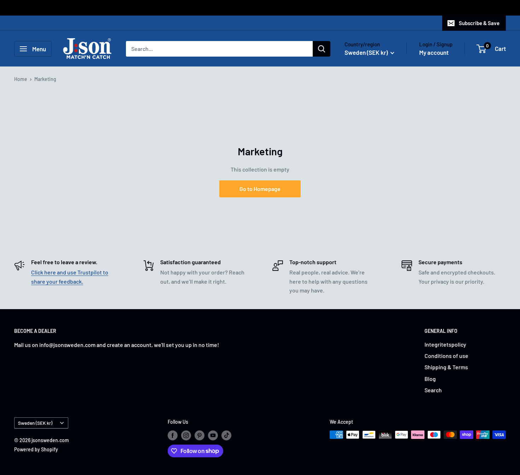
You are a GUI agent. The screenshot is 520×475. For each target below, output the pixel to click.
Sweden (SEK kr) (35, 423)
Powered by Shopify (36, 449)
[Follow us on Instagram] (186, 435)
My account (434, 52)
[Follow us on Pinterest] (199, 435)
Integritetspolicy (445, 344)
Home (20, 79)
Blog (430, 378)
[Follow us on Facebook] (173, 435)
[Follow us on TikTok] (226, 435)
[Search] (321, 49)
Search (433, 390)
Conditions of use (446, 355)
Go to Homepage (260, 188)
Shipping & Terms (446, 367)
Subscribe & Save (479, 23)
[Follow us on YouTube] (213, 435)
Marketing (45, 79)
